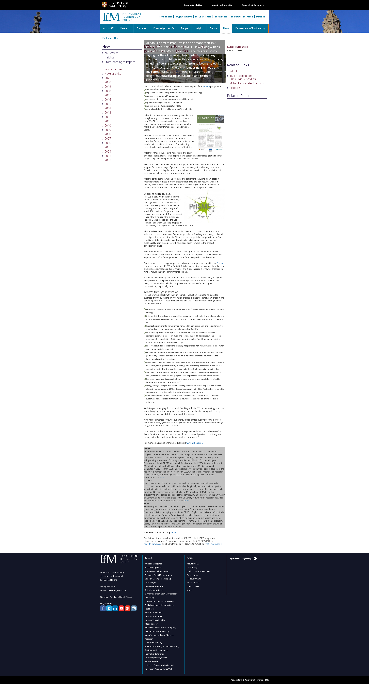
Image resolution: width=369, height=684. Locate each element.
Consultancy (192, 567)
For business (165, 16)
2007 (108, 138)
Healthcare (149, 608)
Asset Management (153, 567)
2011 (108, 121)
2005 (108, 147)
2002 (108, 160)
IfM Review (111, 53)
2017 (108, 95)
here (162, 477)
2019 (108, 86)
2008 (108, 134)
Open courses (193, 586)
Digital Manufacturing (154, 590)
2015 (108, 104)
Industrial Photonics (153, 612)
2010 (108, 125)
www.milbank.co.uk (195, 442)
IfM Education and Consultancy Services (242, 77)
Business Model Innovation (157, 571)
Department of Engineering (250, 28)
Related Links (238, 65)
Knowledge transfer (164, 28)
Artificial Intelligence (153, 563)
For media (248, 16)
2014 (108, 108)
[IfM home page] (121, 18)
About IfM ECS (193, 563)
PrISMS (206, 86)
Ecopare (220, 263)
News (227, 28)
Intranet (260, 16)
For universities (203, 16)
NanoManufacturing (153, 642)
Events (213, 28)
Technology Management (156, 657)
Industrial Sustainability (155, 620)
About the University (222, 5)
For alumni (235, 16)
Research (125, 28)
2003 (108, 156)
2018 (108, 91)
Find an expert (114, 69)
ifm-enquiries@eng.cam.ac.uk (113, 590)
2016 (108, 99)
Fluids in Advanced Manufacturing (159, 605)
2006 (108, 143)
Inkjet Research (151, 624)
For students (220, 16)
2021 (108, 78)
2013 (108, 112)
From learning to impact (120, 62)
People (185, 28)
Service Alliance (151, 661)
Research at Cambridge (253, 5)
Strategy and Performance (156, 650)
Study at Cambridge (193, 5)
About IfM (108, 28)
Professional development (198, 571)
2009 (108, 130)
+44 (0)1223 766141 (108, 586)
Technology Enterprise (154, 654)
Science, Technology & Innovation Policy (162, 646)
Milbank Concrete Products (246, 83)
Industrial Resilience (153, 616)
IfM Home (107, 38)
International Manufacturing (157, 631)
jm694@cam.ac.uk (213, 544)
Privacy (129, 597)
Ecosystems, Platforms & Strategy (159, 601)
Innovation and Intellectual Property (160, 627)
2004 (108, 151)
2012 (108, 117)
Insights (199, 28)
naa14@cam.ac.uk (152, 544)
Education (142, 28)
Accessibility (236, 680)
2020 (108, 82)
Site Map (104, 597)
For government (193, 578)
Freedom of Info (117, 597)
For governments (183, 16)
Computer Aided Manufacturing (158, 575)
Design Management (154, 586)
